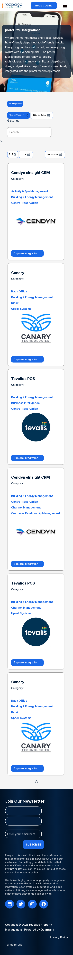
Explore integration (26, 253)
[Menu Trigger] (63, 6)
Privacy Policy (13, 868)
